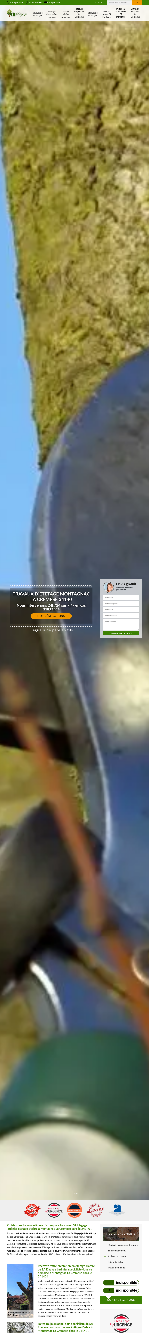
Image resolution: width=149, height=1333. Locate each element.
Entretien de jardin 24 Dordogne (135, 13)
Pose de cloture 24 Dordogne (106, 14)
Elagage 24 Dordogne (38, 14)
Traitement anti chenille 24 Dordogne (120, 13)
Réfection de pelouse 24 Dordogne (79, 13)
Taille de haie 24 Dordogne (65, 14)
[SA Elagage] (17, 13)
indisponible (16, 2)
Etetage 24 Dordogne (93, 14)
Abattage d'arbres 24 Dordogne (51, 14)
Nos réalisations (51, 616)
